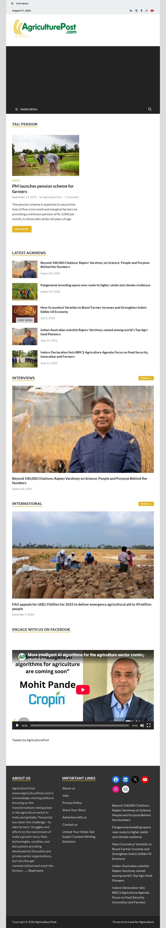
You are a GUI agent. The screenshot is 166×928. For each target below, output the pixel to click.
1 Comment (72, 197)
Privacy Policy (72, 803)
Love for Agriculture (141, 922)
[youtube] (152, 11)
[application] (83, 689)
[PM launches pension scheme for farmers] (45, 157)
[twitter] (136, 11)
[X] (135, 779)
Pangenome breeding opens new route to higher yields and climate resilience (95, 285)
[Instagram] (115, 789)
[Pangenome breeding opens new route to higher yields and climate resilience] (24, 285)
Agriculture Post (52, 197)
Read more (35, 870)
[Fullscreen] (149, 725)
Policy (16, 180)
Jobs (65, 795)
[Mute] (142, 725)
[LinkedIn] (125, 779)
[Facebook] (115, 779)
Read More (20, 228)
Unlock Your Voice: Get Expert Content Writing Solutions (78, 836)
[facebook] (142, 11)
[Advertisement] (83, 74)
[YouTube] (145, 779)
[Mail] (125, 789)
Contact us (70, 824)
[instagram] (146, 11)
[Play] (17, 725)
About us (68, 788)
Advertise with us (74, 817)
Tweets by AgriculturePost (30, 740)
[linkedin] (131, 11)
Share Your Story (74, 810)
